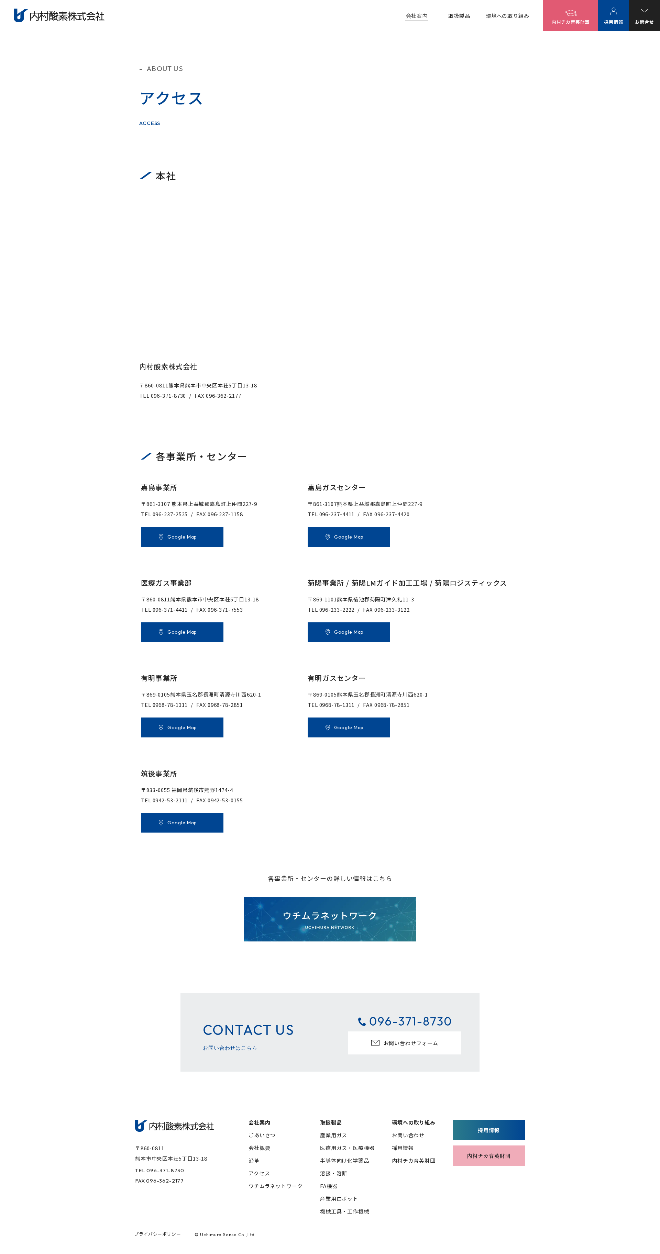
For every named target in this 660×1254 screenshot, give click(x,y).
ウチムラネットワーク (276, 1185)
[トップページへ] (174, 1126)
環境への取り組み (507, 15)
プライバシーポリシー (157, 1234)
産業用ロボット (339, 1198)
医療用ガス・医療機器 (347, 1147)
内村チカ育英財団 (414, 1160)
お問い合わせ (408, 1135)
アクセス (259, 1173)
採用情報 (403, 1147)
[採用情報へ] (489, 1130)
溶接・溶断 (334, 1173)
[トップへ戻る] (59, 15)
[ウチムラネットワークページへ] (330, 919)
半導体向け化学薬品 (344, 1160)
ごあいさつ (262, 1135)
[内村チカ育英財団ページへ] (489, 1155)
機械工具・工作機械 (344, 1211)
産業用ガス (334, 1135)
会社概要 (260, 1147)
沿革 (254, 1160)
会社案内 (417, 15)
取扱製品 (459, 15)
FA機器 (329, 1185)
